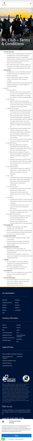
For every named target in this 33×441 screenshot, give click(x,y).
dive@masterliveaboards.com (15, 285)
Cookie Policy (11, 439)
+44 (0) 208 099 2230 (13, 418)
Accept (16, 435)
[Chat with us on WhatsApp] (3, 438)
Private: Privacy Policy (19, 439)
